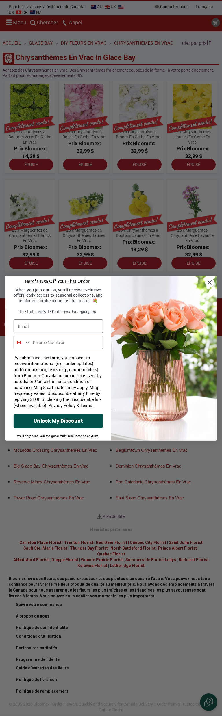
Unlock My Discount (58, 420)
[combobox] (22, 342)
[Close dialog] (209, 282)
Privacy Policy (62, 405)
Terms (86, 405)
